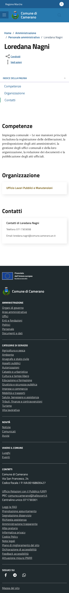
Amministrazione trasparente (20, 524)
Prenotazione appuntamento (19, 511)
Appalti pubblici (11, 363)
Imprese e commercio (15, 389)
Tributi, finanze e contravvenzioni (22, 401)
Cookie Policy (10, 537)
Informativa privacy (13, 532)
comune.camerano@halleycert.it (27, 495)
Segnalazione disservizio (16, 515)
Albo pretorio (10, 528)
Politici (6, 325)
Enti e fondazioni (12, 320)
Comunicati (9, 431)
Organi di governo (13, 308)
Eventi (6, 457)
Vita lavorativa (11, 410)
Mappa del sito (10, 588)
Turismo (7, 406)
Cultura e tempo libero (15, 376)
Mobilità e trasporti (13, 393)
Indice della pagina (15, 78)
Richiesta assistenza (14, 520)
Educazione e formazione (17, 380)
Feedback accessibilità (15, 554)
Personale (8, 329)
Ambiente (8, 355)
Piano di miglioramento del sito (20, 545)
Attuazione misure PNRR (17, 558)
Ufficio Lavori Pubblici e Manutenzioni (29, 188)
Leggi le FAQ (9, 507)
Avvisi (5, 435)
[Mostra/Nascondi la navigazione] (4, 15)
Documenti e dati (12, 333)
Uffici (5, 316)
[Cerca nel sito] (59, 15)
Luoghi (6, 453)
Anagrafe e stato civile (15, 359)
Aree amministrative (14, 312)
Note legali (8, 541)
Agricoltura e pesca (13, 350)
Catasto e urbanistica (15, 372)
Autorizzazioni (10, 367)
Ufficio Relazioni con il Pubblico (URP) (24, 491)
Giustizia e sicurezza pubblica (19, 384)
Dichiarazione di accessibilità (19, 549)
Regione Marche (13, 4)
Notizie (6, 427)
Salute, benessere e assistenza (20, 397)
